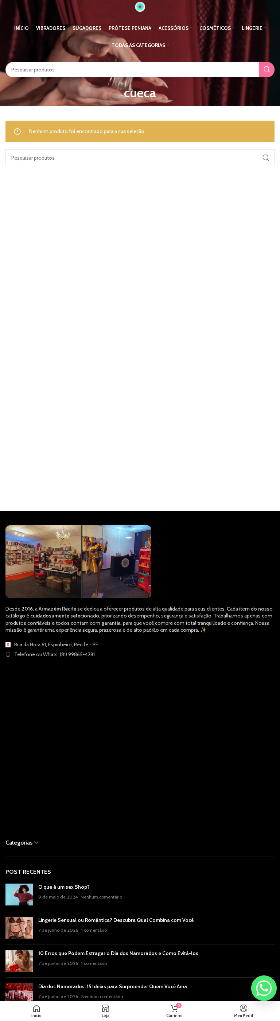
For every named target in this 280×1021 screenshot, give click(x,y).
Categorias (18, 842)
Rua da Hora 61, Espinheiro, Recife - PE (56, 644)
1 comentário (94, 930)
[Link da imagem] (78, 561)
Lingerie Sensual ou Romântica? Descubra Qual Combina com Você (116, 920)
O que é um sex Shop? (64, 887)
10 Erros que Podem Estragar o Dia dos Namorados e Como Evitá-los (118, 953)
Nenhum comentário (101, 897)
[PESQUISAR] (267, 69)
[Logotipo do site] (140, 6)
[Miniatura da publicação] (19, 894)
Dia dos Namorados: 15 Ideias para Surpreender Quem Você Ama (112, 986)
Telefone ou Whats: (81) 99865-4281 (54, 654)
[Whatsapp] (264, 988)
